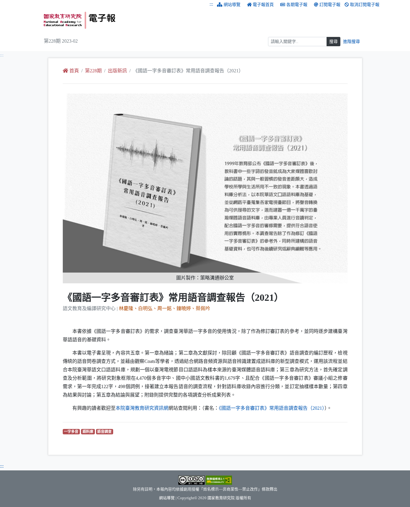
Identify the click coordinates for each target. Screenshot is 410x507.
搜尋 (333, 41)
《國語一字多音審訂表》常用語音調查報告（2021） (271, 408)
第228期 (93, 70)
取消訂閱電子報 (364, 4)
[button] (84, 188)
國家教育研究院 (221, 498)
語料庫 (89, 431)
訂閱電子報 (329, 4)
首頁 (74, 70)
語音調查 (105, 431)
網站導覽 (232, 4)
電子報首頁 (263, 4)
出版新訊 (117, 70)
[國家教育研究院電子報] (122, 20)
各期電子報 (296, 4)
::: (211, 4)
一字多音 (72, 431)
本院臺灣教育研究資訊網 (142, 408)
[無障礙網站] (219, 480)
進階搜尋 (351, 41)
